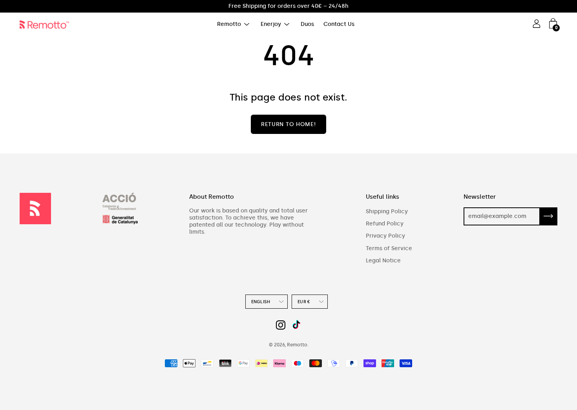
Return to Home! (288, 124)
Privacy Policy (385, 235)
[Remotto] (47, 24)
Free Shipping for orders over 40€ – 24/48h (288, 6)
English (260, 301)
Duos (307, 24)
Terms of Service (389, 248)
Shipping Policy (387, 211)
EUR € (304, 301)
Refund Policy (385, 223)
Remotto (229, 24)
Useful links (382, 196)
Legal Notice (383, 260)
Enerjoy (271, 24)
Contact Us (338, 24)
